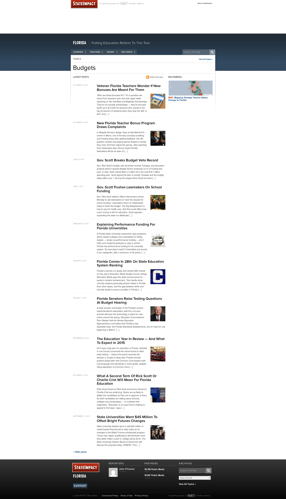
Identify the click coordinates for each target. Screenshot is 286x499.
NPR (124, 3)
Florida (79, 43)
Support (80, 486)
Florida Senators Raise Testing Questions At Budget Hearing (129, 301)
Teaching (95, 52)
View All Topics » (206, 59)
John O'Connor (127, 468)
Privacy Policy (141, 495)
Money (110, 52)
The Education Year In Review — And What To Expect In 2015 (131, 341)
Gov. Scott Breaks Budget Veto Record (127, 160)
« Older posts (80, 451)
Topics (77, 59)
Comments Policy (110, 495)
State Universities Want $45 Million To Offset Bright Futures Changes (127, 419)
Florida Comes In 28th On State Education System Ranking (130, 263)
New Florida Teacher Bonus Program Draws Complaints (126, 125)
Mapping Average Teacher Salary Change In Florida (188, 98)
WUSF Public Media (154, 475)
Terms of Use (127, 495)
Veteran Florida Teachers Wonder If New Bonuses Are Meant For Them (129, 88)
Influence (126, 52)
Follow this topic (156, 77)
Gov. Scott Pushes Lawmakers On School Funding (129, 189)
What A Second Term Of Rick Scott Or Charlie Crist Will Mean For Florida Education (127, 380)
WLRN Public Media (154, 469)
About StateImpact (205, 3)
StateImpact (86, 467)
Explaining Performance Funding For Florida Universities (126, 226)
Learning (78, 52)
